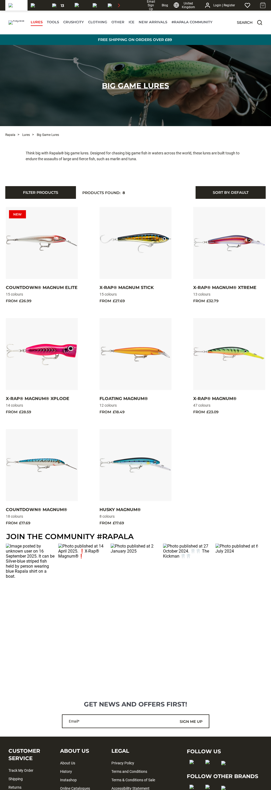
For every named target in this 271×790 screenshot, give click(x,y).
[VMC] (97, 5)
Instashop (68, 780)
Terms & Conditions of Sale (133, 780)
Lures (25, 135)
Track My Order (20, 770)
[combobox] (231, 192)
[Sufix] (80, 5)
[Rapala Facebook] (193, 770)
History (66, 771)
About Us (67, 763)
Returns (14, 787)
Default (231, 192)
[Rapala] (16, 5)
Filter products (40, 192)
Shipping (15, 779)
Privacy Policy (122, 763)
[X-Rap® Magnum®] (229, 354)
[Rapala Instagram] (209, 770)
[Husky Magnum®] (135, 465)
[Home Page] (16, 22)
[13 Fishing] (60, 5)
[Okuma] (38, 5)
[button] (260, 22)
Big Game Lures (135, 85)
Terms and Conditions (129, 771)
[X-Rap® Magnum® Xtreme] (229, 243)
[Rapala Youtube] (225, 771)
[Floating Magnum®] (135, 354)
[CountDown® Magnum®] (42, 465)
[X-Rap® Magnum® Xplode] (42, 354)
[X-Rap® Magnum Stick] (135, 243)
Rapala (10, 135)
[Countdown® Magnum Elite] (42, 243)
